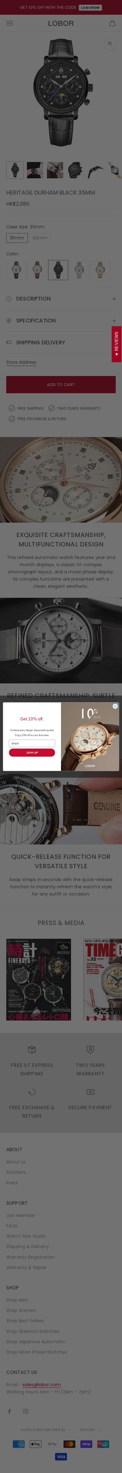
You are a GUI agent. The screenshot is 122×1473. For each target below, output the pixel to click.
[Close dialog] (115, 706)
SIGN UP (32, 752)
